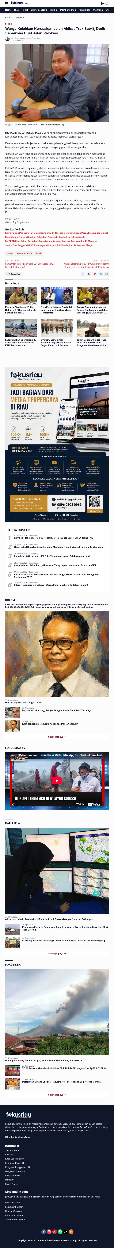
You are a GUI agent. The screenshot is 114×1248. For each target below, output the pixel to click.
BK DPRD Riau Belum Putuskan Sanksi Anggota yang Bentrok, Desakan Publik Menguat (51, 241)
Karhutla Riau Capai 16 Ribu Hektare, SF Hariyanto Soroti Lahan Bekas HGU (20, 310)
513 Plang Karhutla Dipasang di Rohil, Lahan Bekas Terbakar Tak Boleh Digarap (64, 940)
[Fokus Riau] (19, 3)
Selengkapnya (56, 737)
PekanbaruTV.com (14, 1215)
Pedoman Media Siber (15, 1163)
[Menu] (7, 3)
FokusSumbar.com (14, 1206)
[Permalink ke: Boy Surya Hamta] (7, 39)
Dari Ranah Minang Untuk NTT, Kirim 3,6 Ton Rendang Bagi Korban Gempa (61, 1081)
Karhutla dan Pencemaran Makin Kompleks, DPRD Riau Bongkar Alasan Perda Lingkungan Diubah (57, 233)
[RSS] (71, 1232)
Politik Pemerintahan (34, 38)
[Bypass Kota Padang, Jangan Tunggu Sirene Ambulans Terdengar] (12, 712)
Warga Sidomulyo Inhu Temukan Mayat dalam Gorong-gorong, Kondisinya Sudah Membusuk (86, 264)
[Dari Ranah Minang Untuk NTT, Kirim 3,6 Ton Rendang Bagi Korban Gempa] (12, 1083)
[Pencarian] (107, 3)
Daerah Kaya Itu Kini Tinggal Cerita (23, 702)
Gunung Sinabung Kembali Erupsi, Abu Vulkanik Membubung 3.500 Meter (44, 1060)
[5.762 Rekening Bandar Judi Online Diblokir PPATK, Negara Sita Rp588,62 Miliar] (12, 1070)
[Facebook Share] (83, 274)
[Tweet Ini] (89, 274)
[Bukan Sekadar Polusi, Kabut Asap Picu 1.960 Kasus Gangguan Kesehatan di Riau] (93, 328)
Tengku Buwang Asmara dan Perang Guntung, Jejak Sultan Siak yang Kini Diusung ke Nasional (92, 310)
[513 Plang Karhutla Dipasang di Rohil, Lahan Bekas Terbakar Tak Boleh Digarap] (12, 942)
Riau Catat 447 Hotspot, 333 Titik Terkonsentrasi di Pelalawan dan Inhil (52, 556)
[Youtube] (54, 1232)
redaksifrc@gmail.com (20, 1137)
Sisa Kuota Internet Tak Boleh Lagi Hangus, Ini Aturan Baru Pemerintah (56, 310)
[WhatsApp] (60, 1232)
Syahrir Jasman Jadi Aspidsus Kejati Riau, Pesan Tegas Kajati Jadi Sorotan (56, 342)
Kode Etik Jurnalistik (14, 1158)
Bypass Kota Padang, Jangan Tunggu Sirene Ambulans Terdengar (57, 710)
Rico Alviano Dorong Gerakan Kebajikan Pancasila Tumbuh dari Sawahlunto (45, 237)
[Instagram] (49, 1232)
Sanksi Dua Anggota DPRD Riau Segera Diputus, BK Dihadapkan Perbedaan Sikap (48, 245)
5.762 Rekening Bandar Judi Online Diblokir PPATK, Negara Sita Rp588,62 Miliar (64, 1068)
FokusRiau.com (12, 1202)
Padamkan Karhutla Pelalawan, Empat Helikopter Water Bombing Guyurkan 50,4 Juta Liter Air (65, 928)
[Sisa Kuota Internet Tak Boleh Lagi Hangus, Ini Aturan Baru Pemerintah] (57, 295)
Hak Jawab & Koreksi (15, 1171)
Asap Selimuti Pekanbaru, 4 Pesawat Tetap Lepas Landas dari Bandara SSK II (55, 565)
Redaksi (9, 1154)
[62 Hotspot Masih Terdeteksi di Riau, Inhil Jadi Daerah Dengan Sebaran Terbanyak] (57, 871)
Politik (8, 23)
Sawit (39, 253)
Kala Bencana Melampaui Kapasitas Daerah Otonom (50, 724)
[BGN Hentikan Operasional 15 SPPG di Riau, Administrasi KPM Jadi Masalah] (21, 328)
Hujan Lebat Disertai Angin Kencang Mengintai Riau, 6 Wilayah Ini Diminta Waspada (58, 547)
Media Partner (12, 1184)
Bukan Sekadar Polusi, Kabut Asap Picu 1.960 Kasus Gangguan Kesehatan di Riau (92, 342)
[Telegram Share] (100, 274)
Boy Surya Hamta (18, 38)
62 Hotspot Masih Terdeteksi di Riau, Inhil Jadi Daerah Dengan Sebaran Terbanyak (49, 919)
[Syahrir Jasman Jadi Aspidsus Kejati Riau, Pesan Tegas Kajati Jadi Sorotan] (57, 328)
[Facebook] (43, 1232)
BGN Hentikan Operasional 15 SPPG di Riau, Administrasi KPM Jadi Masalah (20, 342)
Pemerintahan (24, 253)
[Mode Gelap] (102, 3)
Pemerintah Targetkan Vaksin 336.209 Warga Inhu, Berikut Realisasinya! (29, 264)
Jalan (10, 253)
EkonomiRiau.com (14, 1211)
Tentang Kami (12, 1150)
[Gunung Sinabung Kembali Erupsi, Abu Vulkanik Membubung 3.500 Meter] (57, 1012)
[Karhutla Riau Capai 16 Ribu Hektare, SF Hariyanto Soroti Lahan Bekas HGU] (21, 295)
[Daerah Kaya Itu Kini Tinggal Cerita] (57, 654)
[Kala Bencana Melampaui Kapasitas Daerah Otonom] (12, 726)
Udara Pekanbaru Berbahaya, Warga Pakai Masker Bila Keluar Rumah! (51, 585)
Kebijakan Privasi (13, 1175)
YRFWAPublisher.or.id (15, 1219)
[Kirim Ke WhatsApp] (106, 274)
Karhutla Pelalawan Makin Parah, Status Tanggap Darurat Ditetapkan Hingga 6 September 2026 (56, 575)
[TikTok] (65, 1232)
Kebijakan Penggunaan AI (17, 1167)
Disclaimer (10, 1179)
